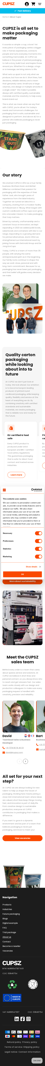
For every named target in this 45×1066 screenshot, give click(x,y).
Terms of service (13, 1047)
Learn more (16, 475)
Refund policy (14, 1042)
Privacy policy (29, 1042)
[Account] (27, 4)
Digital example (10, 923)
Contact (6, 941)
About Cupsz (15, 17)
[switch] (38, 541)
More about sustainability (23, 581)
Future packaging (11, 913)
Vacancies (7, 950)
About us (6, 937)
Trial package (9, 932)
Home (5, 17)
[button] (39, 4)
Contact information (29, 1051)
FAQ (4, 927)
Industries (7, 909)
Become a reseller (11, 946)
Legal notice (11, 1051)
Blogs (5, 918)
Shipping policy (31, 1047)
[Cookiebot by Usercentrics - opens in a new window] (31, 490)
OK (22, 574)
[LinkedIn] (16, 1019)
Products (6, 904)
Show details (31, 567)
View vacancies (22, 838)
